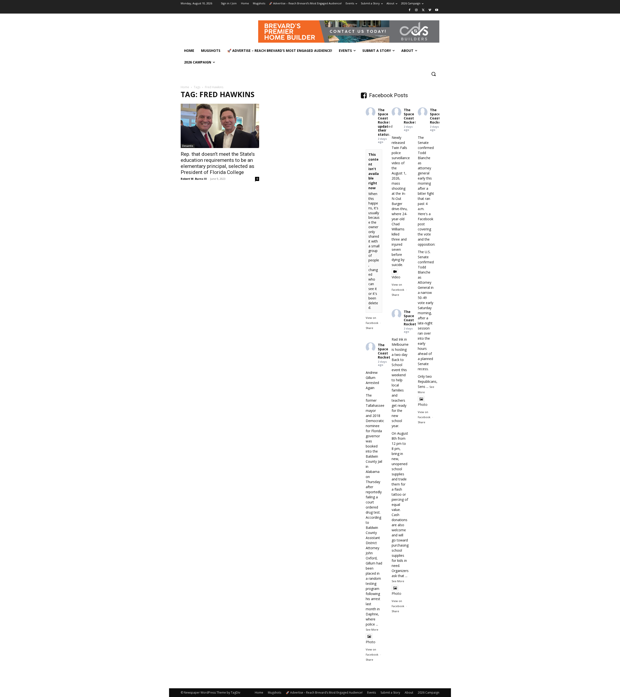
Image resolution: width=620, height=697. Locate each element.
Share (369, 328)
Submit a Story (390, 692)
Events (371, 692)
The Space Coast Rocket (384, 116)
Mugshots (274, 692)
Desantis (187, 146)
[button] (433, 74)
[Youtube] (436, 10)
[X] (423, 10)
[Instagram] (416, 10)
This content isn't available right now (373, 171)
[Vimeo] (430, 10)
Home (185, 87)
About (409, 692)
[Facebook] (409, 10)
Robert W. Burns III (194, 178)
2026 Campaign (428, 692)
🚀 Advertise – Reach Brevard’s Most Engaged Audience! (324, 692)
